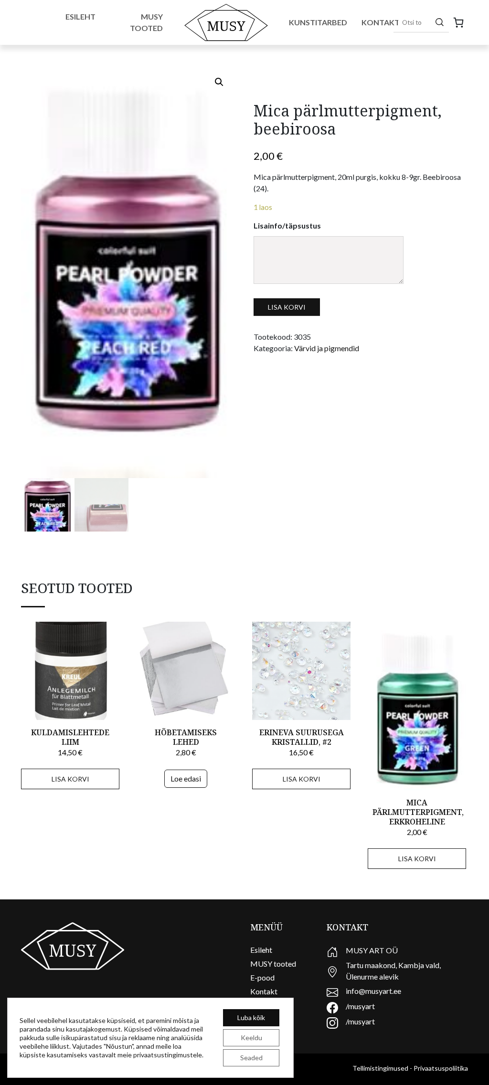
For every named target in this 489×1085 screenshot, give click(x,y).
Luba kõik (251, 1017)
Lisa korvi (287, 307)
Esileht (80, 16)
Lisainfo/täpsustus (287, 225)
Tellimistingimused (380, 1068)
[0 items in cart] (458, 22)
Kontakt (380, 22)
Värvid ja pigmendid (326, 348)
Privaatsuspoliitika (441, 1068)
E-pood (262, 977)
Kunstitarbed (318, 22)
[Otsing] (439, 22)
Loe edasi (185, 778)
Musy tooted (146, 22)
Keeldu (251, 1037)
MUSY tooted (273, 963)
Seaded (251, 1058)
